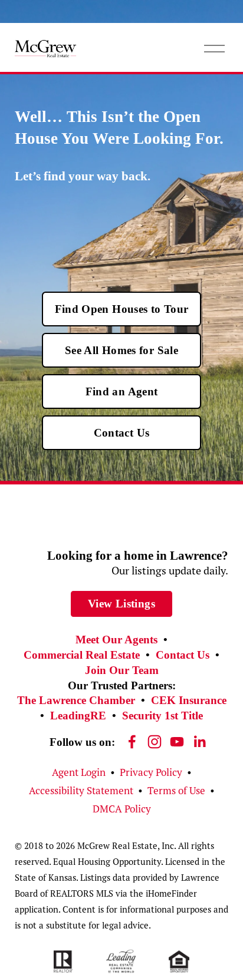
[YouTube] (177, 742)
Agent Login (79, 772)
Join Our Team (122, 670)
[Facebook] (132, 742)
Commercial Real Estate (82, 655)
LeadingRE (78, 715)
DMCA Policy (122, 808)
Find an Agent (122, 391)
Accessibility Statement (81, 790)
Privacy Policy (151, 772)
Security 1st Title (162, 715)
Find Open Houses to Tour (122, 309)
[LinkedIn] (199, 742)
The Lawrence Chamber (76, 700)
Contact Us (122, 433)
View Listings (121, 603)
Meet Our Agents (116, 639)
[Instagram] (154, 742)
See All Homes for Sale (121, 350)
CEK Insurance (188, 700)
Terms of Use (176, 790)
